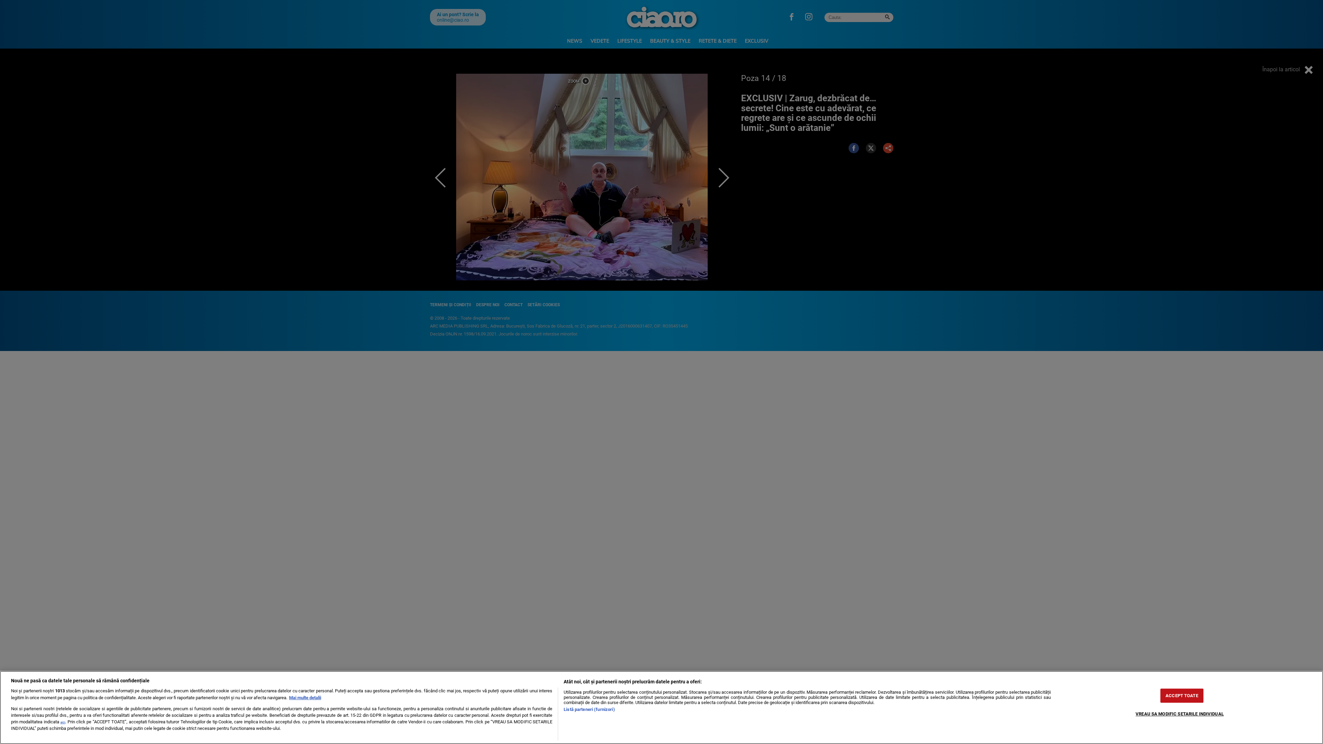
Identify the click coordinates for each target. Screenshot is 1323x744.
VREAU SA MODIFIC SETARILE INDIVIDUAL (1180, 713)
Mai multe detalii (305, 697)
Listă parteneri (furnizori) (589, 709)
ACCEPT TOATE (1182, 695)
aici (62, 722)
